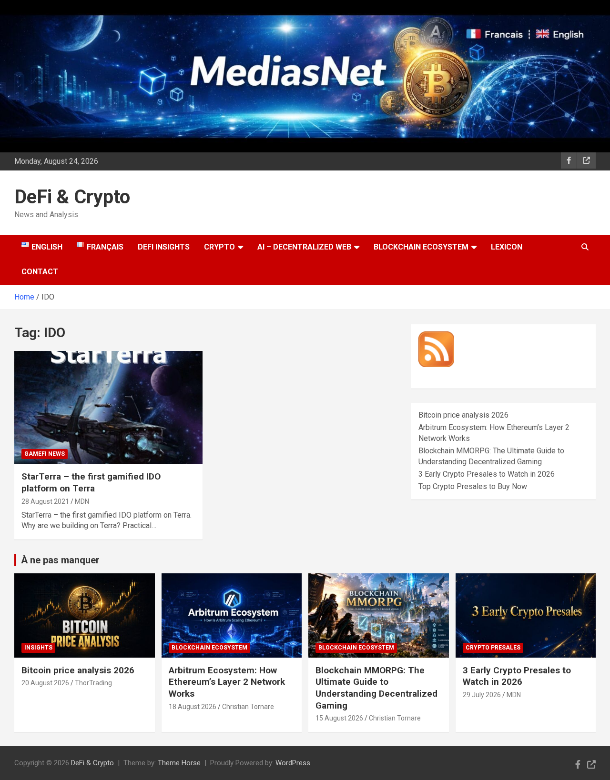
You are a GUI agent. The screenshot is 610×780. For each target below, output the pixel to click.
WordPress (292, 763)
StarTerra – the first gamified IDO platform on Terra (91, 482)
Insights (38, 647)
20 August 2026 (45, 683)
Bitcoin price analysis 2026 (463, 415)
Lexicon (506, 246)
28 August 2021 (45, 501)
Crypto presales (493, 647)
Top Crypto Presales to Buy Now (472, 486)
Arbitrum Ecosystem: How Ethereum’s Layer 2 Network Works (227, 682)
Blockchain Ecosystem (421, 246)
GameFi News (44, 453)
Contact (39, 271)
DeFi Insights (164, 246)
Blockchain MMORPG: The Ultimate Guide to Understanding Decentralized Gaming (376, 688)
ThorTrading (93, 683)
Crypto (219, 246)
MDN (82, 501)
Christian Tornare (248, 706)
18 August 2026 (192, 706)
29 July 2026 (482, 695)
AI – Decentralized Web (304, 246)
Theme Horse (179, 763)
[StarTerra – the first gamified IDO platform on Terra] (108, 407)
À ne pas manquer (60, 560)
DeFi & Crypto (72, 197)
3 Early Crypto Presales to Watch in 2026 (486, 474)
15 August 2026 (339, 718)
